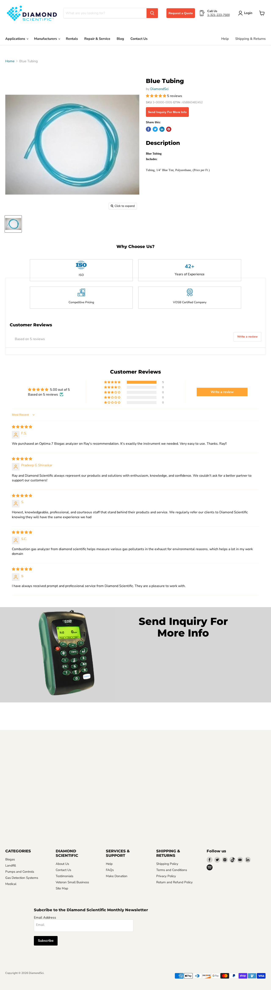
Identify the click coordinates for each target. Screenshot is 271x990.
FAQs (110, 870)
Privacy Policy (166, 876)
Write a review (247, 337)
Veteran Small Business (72, 882)
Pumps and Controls (19, 872)
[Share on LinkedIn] (162, 129)
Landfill (10, 865)
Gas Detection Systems (21, 878)
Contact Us (139, 38)
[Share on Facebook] (148, 129)
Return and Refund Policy (174, 882)
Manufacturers (46, 38)
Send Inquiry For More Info (167, 112)
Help (225, 38)
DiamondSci (159, 89)
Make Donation (116, 876)
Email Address (45, 917)
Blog (120, 38)
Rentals (72, 38)
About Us (62, 864)
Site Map (62, 888)
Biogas (10, 859)
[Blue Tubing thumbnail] (13, 224)
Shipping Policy (167, 864)
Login (248, 13)
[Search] (152, 13)
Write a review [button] (222, 392)
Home (10, 61)
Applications (15, 38)
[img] (22, 427)
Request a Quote (181, 13)
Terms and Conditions (171, 870)
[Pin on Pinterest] (168, 129)
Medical (10, 884)
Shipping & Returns (250, 38)
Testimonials (64, 876)
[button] (156, 96)
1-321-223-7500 (218, 15)
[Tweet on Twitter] (155, 129)
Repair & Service (97, 38)
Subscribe (46, 940)
